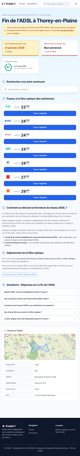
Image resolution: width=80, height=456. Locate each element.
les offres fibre (67, 30)
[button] (7, 336)
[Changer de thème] (76, 4)
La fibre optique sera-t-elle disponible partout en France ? (26, 319)
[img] (40, 347)
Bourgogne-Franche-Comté (17, 15)
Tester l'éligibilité (40, 113)
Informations (32, 4)
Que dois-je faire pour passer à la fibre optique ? (23, 312)
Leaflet (62, 359)
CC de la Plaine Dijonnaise (45, 395)
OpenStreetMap (70, 359)
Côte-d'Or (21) (33, 15)
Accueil (22, 4)
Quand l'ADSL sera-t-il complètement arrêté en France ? (26, 292)
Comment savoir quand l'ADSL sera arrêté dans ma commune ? (29, 305)
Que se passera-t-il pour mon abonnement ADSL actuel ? (26, 299)
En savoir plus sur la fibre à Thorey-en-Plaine (19, 274)
